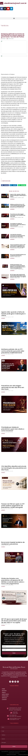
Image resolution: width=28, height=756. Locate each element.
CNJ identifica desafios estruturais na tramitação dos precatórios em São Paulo (17, 235)
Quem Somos (5, 694)
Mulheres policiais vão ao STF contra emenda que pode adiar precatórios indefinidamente (17, 205)
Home (3, 688)
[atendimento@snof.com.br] (1, 3)
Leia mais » (12, 199)
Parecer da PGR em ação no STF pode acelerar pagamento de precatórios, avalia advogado (17, 246)
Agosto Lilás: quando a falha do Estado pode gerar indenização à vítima (18, 195)
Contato (4, 699)
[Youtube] (8, 8)
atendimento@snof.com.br (15, 3)
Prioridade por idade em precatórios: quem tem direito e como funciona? (18, 225)
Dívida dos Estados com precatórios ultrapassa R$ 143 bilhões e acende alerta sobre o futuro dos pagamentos (17, 266)
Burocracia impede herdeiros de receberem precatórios (18, 255)
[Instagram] (5, 8)
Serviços (4, 697)
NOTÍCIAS (4, 26)
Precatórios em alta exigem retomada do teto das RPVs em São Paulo (17, 215)
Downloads (5, 696)
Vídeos (4, 692)
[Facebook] (1, 8)
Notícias (4, 690)
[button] (14, 18)
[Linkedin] (11, 8)
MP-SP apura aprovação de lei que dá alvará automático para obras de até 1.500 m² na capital (18, 275)
